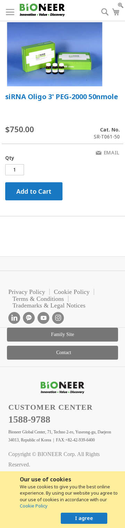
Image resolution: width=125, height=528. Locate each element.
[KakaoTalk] (29, 318)
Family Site (62, 334)
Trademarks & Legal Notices (48, 305)
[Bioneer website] (42, 9)
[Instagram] (58, 318)
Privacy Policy (26, 292)
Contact (63, 352)
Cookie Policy (34, 506)
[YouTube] (43, 318)
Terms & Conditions (38, 299)
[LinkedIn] (14, 318)
